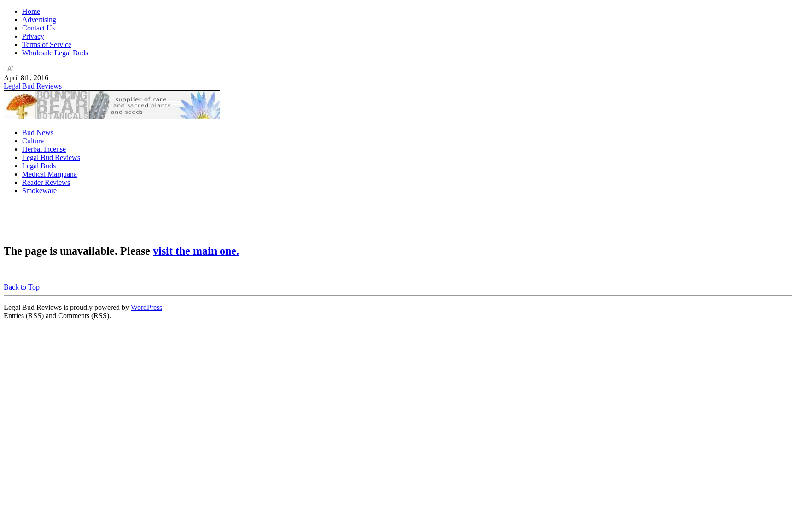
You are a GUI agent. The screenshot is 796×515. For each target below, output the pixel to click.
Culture (33, 141)
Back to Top (22, 287)
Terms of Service (46, 44)
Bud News (37, 132)
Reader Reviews (46, 182)
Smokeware (39, 191)
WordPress (146, 307)
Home (31, 11)
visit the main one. (196, 251)
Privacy (33, 36)
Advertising (39, 20)
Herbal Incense (44, 149)
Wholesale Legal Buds (55, 53)
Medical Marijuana (49, 174)
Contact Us (38, 28)
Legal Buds (39, 166)
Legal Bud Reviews (33, 86)
